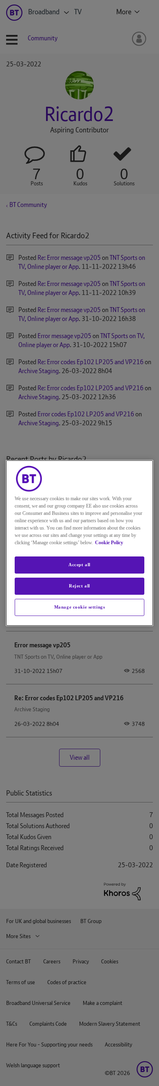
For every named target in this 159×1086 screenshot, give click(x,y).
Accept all (79, 564)
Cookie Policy (109, 542)
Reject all (79, 585)
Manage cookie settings (79, 607)
